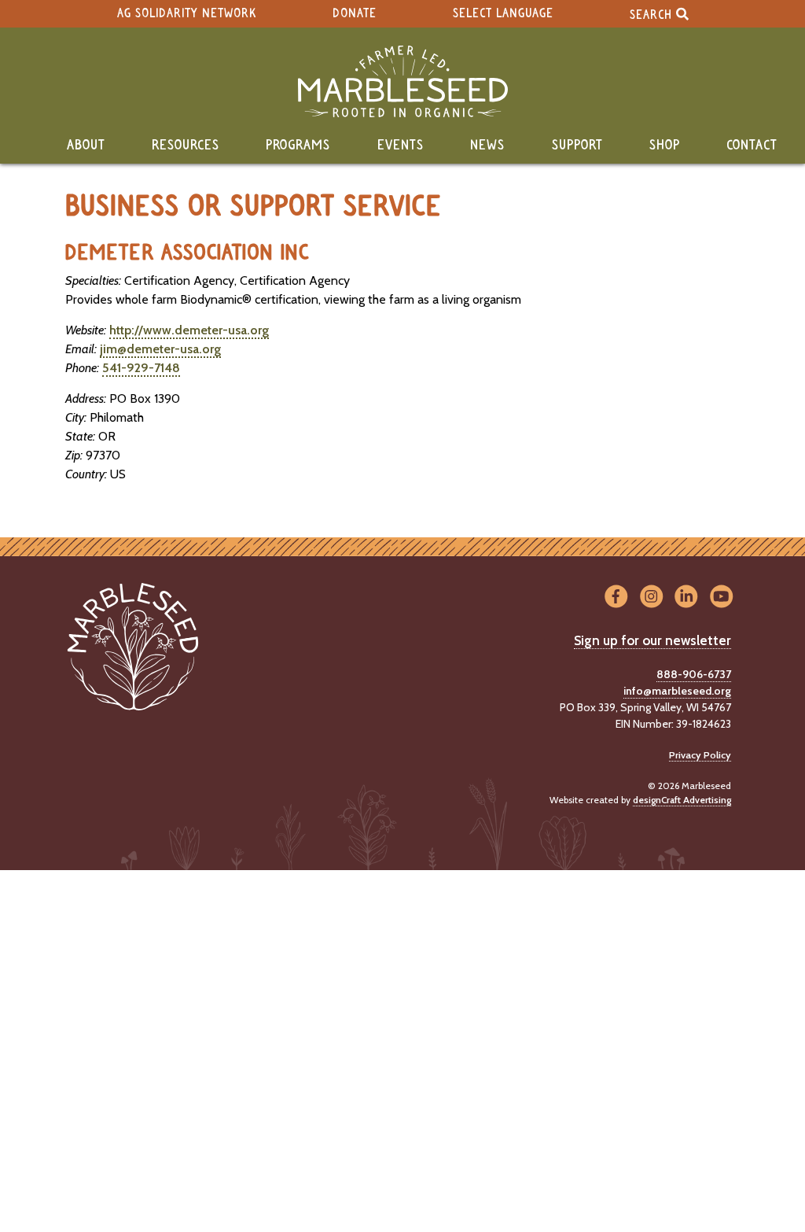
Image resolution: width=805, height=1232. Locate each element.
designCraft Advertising (682, 800)
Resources (185, 145)
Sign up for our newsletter (652, 640)
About (86, 145)
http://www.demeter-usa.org (189, 330)
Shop (664, 145)
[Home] (402, 81)
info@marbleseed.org (677, 691)
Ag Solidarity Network (186, 14)
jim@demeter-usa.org (160, 348)
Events (400, 145)
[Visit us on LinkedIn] (687, 597)
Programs (298, 145)
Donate (355, 14)
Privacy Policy (700, 755)
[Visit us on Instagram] (651, 597)
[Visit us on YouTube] (721, 597)
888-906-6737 (693, 674)
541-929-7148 (141, 367)
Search (653, 14)
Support (577, 145)
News (487, 145)
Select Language (503, 14)
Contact (751, 145)
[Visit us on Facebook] (616, 597)
